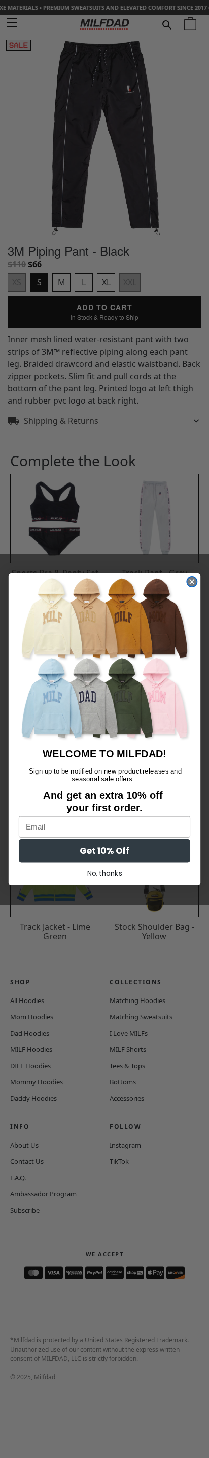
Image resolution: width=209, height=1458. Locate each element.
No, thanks (104, 873)
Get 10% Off (104, 851)
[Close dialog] (192, 581)
